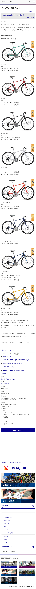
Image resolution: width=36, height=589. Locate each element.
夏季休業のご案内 (7, 356)
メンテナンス (7, 520)
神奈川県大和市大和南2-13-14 (9, 379)
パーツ (5, 514)
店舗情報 (6, 536)
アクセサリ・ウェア (8, 517)
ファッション (7, 523)
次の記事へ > (13, 350)
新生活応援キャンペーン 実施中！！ (12, 363)
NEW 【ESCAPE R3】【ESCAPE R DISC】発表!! (16, 360)
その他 (5, 542)
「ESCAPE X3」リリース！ (10, 367)
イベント (6, 526)
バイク (5, 511)
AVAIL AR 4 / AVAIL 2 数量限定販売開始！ (14, 370)
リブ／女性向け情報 (8, 533)
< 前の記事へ (4, 350)
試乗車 (5, 539)
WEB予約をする (18, 430)
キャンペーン (7, 529)
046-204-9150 (5, 384)
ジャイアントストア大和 (10, 8)
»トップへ (32, 11)
